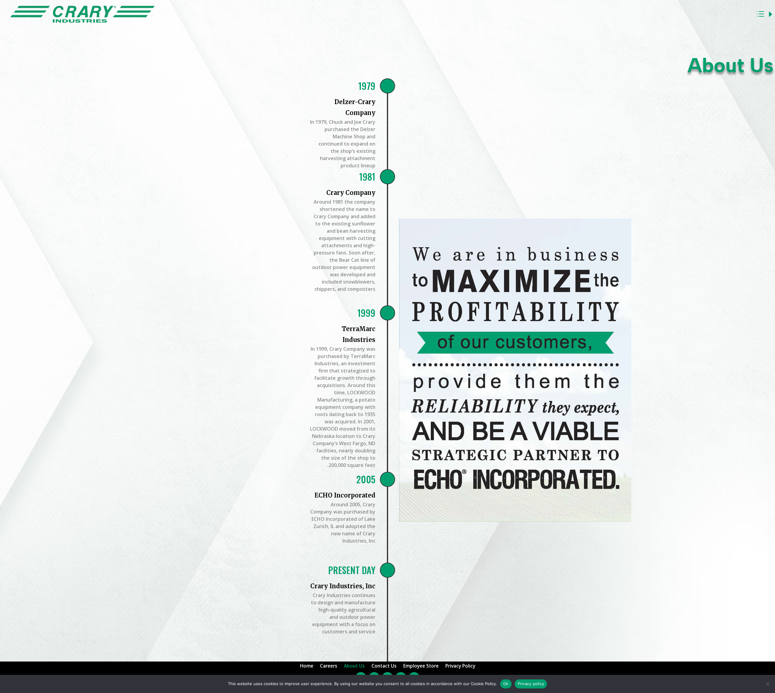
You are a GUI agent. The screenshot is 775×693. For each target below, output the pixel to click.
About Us (354, 666)
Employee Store (421, 666)
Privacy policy (531, 683)
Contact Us (384, 666)
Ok (506, 683)
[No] (767, 684)
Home (306, 666)
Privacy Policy (460, 666)
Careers (328, 666)
